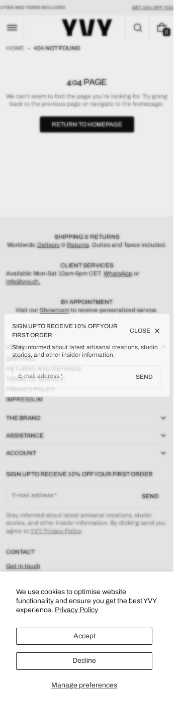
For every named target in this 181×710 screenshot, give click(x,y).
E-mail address (39, 375)
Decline (84, 660)
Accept (84, 636)
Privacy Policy (76, 610)
